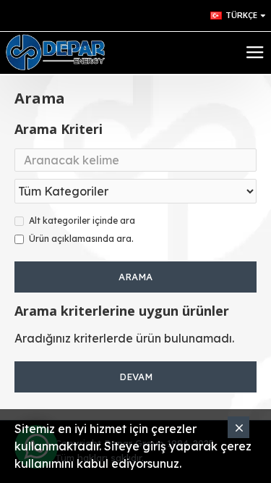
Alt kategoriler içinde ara (82, 220)
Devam (135, 376)
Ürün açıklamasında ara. (81, 238)
